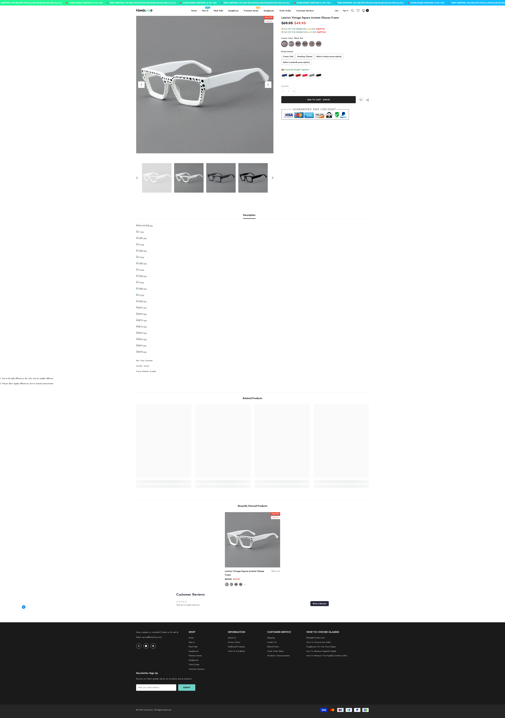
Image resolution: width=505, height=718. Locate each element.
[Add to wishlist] (361, 100)
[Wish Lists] (358, 10)
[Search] (352, 10)
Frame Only (288, 56)
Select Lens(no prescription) (329, 56)
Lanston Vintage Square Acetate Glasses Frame (252, 573)
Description (249, 215)
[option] (205, 84)
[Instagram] (146, 646)
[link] (163, 482)
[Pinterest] (153, 646)
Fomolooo (148, 709)
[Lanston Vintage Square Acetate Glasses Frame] (252, 539)
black (236, 584)
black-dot (227, 584)
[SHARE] (366, 100)
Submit (186, 687)
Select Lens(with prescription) (296, 62)
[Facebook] (138, 646)
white (231, 584)
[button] (141, 84)
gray (241, 584)
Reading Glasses (304, 56)
